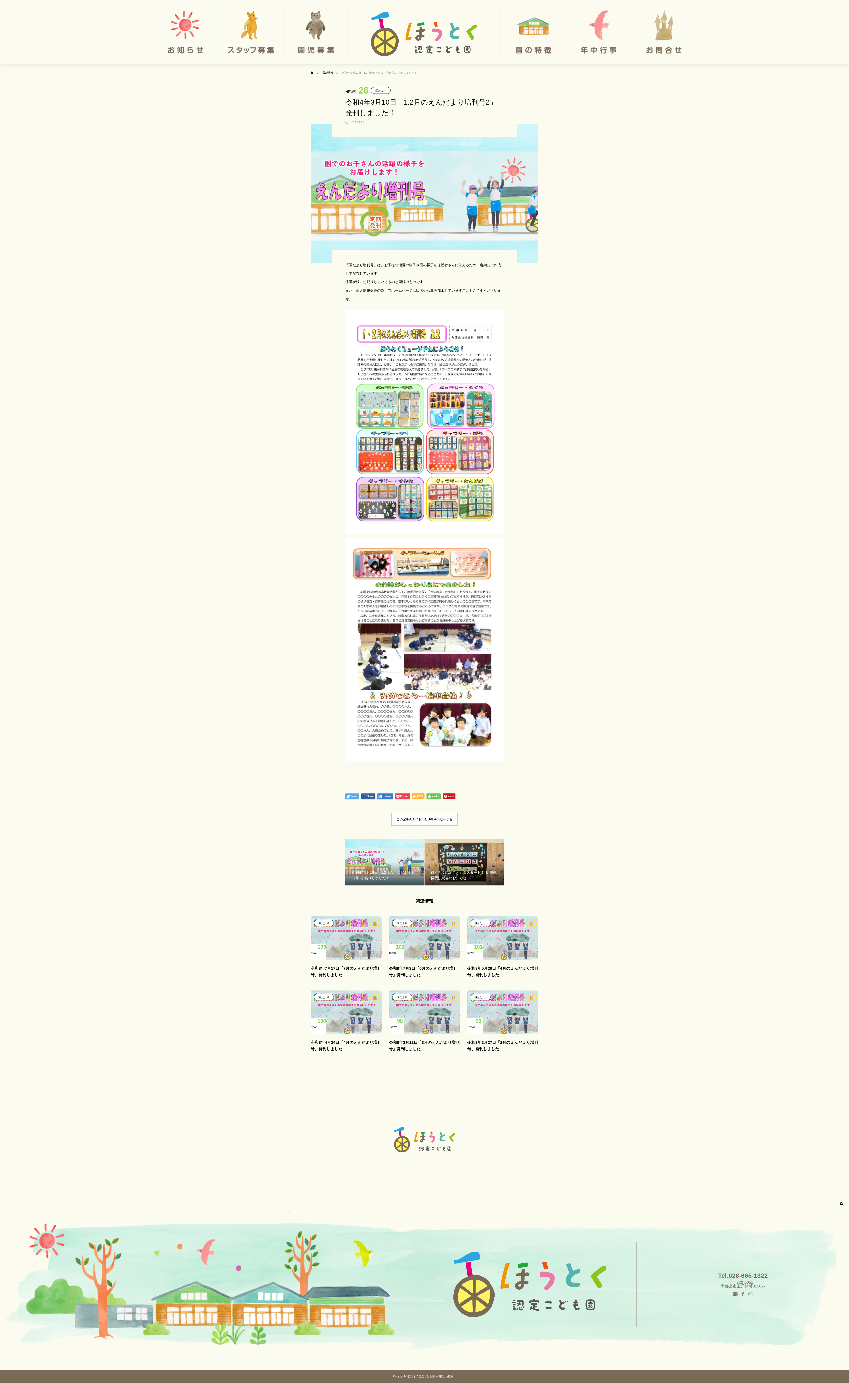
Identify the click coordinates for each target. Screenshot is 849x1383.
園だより (380, 90)
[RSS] (841, 1203)
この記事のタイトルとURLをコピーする (424, 819)
